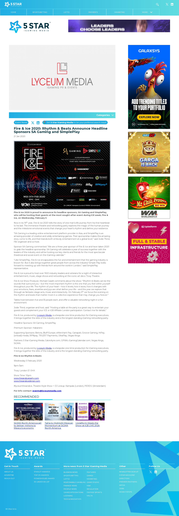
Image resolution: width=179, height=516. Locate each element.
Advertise (9, 475)
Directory (124, 478)
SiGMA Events (125, 492)
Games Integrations (73, 492)
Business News (70, 472)
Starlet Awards (42, 472)
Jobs (121, 488)
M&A (89, 486)
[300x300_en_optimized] (149, 222)
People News (70, 489)
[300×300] (149, 133)
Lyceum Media (44, 315)
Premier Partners (128, 482)
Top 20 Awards (41, 475)
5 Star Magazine (127, 475)
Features (91, 472)
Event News (21, 122)
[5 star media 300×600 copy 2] (149, 46)
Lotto (66, 12)
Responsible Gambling (75, 482)
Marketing (119, 12)
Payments (93, 12)
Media (122, 485)
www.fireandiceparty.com (26, 378)
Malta (90, 496)
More (146, 12)
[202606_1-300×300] (149, 178)
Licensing (68, 496)
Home (13, 12)
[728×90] (119, 25)
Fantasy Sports (94, 492)
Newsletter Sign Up (128, 472)
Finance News (70, 486)
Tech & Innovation (72, 499)
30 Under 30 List (41, 482)
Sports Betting (39, 12)
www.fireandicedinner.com (27, 381)
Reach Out (9, 478)
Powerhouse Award (44, 478)
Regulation (92, 489)
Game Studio (93, 482)
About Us (8, 472)
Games (90, 475)
